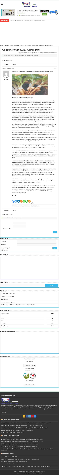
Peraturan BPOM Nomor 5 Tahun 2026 (9, 456)
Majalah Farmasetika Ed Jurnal (11, 436)
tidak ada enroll (4, 299)
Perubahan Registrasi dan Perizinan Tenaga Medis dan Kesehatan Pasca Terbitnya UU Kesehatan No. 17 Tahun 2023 (26, 466)
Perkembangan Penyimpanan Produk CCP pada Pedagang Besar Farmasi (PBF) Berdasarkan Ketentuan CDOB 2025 (26, 423)
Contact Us (42, 471)
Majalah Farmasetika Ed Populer (11, 420)
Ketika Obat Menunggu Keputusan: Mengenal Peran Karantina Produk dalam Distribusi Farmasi (21, 425)
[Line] (26, 200)
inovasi (37, 52)
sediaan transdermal (52, 52)
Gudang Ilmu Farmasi (8, 453)
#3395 (55, 68)
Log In (55, 232)
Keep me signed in (7, 228)
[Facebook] (13, 200)
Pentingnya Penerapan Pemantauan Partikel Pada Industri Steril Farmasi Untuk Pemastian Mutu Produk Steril (24, 427)
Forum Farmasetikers (14, 45)
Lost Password (4, 250)
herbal (34, 52)
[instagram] (35, 416)
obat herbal (45, 52)
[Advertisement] (29, 33)
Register (3, 249)
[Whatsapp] (24, 200)
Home (2, 45)
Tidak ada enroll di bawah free (8, 293)
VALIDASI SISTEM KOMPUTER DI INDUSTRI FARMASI (12, 432)
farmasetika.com (23, 473)
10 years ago (29, 55)
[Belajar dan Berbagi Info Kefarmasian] (29, 4)
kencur (41, 52)
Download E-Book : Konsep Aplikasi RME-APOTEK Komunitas (14, 461)
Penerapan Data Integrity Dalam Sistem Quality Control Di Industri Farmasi (17, 430)
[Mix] (21, 200)
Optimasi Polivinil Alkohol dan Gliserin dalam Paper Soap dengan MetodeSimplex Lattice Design (22, 439)
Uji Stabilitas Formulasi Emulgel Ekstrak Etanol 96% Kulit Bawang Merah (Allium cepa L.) (19, 444)
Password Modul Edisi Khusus (7, 296)
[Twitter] (16, 200)
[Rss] (24, 416)
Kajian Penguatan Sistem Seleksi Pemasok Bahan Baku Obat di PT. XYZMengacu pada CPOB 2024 (22, 441)
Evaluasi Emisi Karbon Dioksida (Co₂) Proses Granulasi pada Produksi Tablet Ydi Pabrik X (20, 446)
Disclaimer (28, 471)
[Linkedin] (18, 200)
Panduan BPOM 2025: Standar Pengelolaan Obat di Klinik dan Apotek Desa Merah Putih (20, 459)
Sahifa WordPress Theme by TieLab (35, 473)
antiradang (30, 52)
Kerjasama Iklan (35, 471)
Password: (4, 226)
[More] (29, 200)
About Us (16, 471)
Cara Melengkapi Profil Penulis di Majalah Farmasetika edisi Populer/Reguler (17, 304)
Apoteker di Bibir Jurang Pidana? (8, 302)
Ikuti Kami (3, 413)
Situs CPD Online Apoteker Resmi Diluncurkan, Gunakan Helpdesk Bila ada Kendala (27, 20)
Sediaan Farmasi (24, 45)
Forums (7, 45)
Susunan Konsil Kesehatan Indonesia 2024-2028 (11, 464)
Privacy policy (22, 471)
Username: (4, 222)
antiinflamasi (24, 52)
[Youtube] (32, 416)
